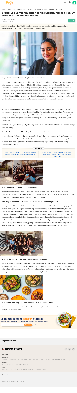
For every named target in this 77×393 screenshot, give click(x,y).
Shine (36, 377)
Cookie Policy (13, 369)
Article (9, 9)
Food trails (47, 359)
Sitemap (31, 369)
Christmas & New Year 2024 (58, 359)
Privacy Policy (5, 369)
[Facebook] (65, 349)
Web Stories (5, 359)
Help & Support (10, 364)
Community (24, 359)
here (49, 325)
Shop (30, 359)
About (3, 364)
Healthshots (42, 377)
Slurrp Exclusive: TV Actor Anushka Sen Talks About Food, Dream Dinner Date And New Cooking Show (56, 154)
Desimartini (30, 377)
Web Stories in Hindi (14, 359)
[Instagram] (73, 349)
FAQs (17, 364)
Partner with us (24, 364)
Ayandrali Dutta (9, 20)
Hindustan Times (6, 377)
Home (3, 9)
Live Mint (23, 377)
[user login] (74, 2)
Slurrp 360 (35, 359)
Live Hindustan (15, 377)
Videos (41, 359)
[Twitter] (69, 349)
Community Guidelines (40, 369)
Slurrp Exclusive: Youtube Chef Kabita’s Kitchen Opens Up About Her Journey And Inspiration (20, 153)
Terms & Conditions (22, 369)
